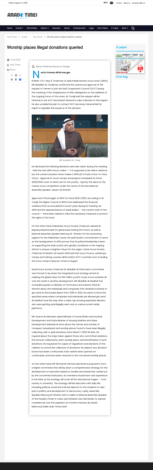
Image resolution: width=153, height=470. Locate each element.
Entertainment (79, 28)
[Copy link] (20, 76)
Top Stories (38, 37)
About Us (127, 3)
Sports (67, 28)
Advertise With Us (138, 3)
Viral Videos (102, 28)
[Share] (20, 79)
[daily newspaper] (130, 63)
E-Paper (114, 28)
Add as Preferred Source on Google (53, 67)
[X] (12, 76)
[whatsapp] (12, 80)
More (124, 28)
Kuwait (19, 28)
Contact (119, 3)
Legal (91, 28)
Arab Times (12, 37)
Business (56, 28)
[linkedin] (16, 76)
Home (9, 28)
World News (32, 28)
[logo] (22, 15)
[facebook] (16, 80)
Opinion (44, 28)
